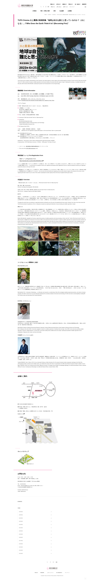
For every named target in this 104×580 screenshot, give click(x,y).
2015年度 (21, 547)
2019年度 (21, 534)
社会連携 (62, 10)
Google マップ (20, 413)
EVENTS (49, 14)
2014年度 (21, 550)
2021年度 (21, 527)
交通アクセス (65, 6)
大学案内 (34, 10)
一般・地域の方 (77, 4)
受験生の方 (52, 4)
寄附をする (53, 6)
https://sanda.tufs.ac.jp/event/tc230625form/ (31, 161)
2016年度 (21, 543)
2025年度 (21, 514)
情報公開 (36, 572)
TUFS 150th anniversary (30, 148)
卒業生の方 (70, 4)
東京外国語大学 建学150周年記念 (32, 146)
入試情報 (70, 10)
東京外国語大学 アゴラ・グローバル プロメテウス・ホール (33, 98)
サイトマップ (72, 6)
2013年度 (21, 553)
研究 (55, 10)
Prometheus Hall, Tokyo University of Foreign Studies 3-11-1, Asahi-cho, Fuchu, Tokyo (37, 100)
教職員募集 (42, 572)
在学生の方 (58, 4)
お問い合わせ (59, 6)
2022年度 (21, 524)
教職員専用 (84, 4)
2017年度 (21, 540)
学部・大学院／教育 (45, 10)
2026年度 (21, 511)
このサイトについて (50, 572)
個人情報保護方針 (59, 572)
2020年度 (21, 530)
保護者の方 (64, 4)
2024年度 (21, 518)
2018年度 (21, 537)
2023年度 (53, 14)
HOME (45, 14)
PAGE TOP (85, 578)
